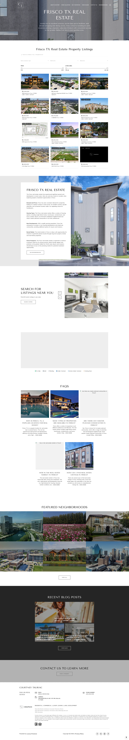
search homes (28, 302)
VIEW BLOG (64, 648)
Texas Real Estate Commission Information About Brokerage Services (51, 710)
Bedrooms (82, 60)
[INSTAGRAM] (97, 733)
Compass (65, 715)
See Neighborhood (35, 252)
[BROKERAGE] (104, 733)
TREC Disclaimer (39, 712)
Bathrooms (52, 60)
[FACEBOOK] (108, 733)
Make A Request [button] (64, 673)
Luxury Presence (32, 733)
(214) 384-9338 (90, 694)
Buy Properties (76, 5)
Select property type (26, 60)
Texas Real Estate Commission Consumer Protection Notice (49, 709)
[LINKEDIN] (101, 733)
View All (64, 577)
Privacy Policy (79, 733)
